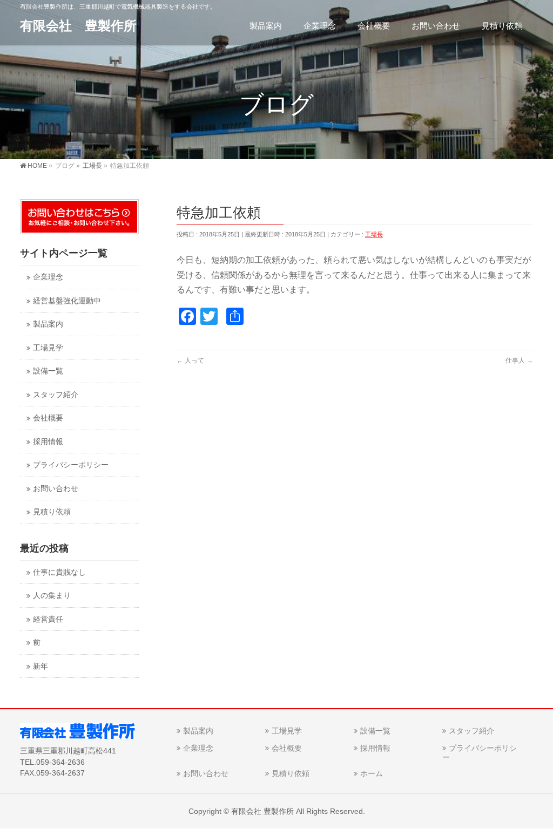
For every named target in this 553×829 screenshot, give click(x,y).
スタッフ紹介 (55, 395)
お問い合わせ (55, 489)
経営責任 (48, 619)
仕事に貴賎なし (59, 572)
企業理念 (48, 277)
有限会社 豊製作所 (78, 25)
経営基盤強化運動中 (67, 301)
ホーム (371, 773)
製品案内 (48, 324)
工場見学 (48, 348)
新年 (40, 666)
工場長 (374, 234)
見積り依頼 (52, 512)
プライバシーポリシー (71, 465)
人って (190, 360)
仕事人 (519, 360)
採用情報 (48, 442)
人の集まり (52, 596)
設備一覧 (48, 371)
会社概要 (48, 418)
